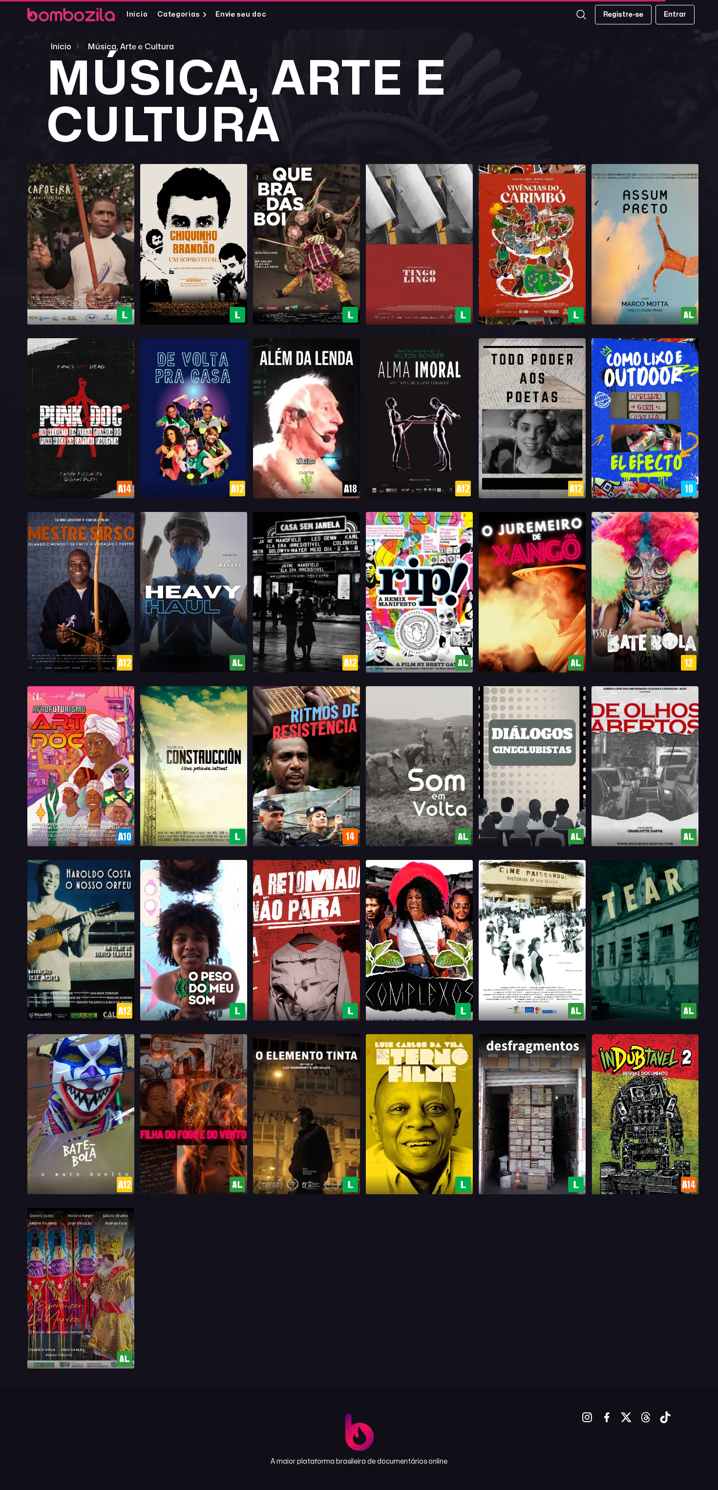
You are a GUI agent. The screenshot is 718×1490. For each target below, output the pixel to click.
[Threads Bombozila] (646, 1417)
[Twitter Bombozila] (626, 1417)
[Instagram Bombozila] (587, 1417)
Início (137, 14)
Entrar (675, 14)
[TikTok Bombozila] (665, 1417)
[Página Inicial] (71, 14)
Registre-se (623, 14)
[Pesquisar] (581, 14)
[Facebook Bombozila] (606, 1417)
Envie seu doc (240, 14)
